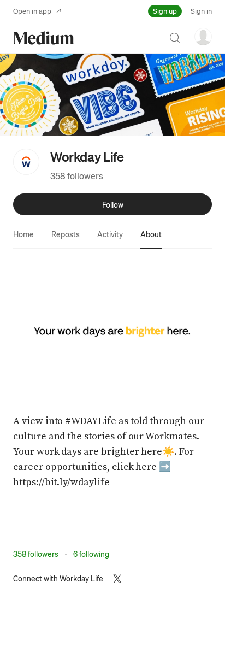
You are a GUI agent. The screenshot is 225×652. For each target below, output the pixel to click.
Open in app (32, 10)
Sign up (165, 10)
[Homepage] (43, 38)
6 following (91, 554)
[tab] (23, 233)
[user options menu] (203, 36)
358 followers (76, 175)
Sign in (201, 10)
